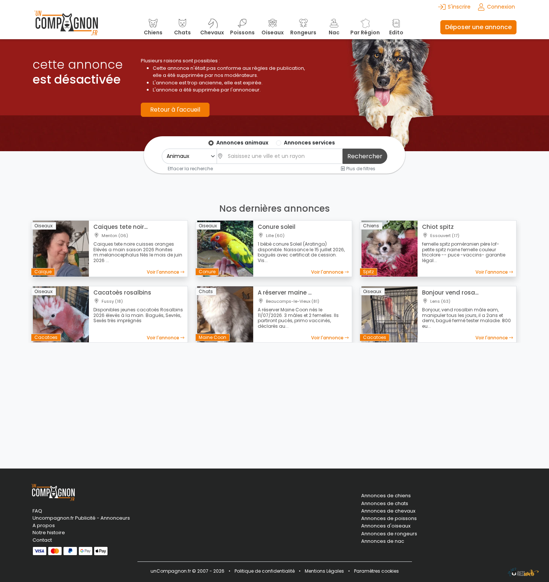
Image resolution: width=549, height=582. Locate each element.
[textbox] (283, 156)
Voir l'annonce (163, 272)
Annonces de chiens (386, 496)
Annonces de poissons (389, 519)
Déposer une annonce (478, 27)
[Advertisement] (274, 401)
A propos (43, 525)
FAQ (37, 510)
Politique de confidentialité (265, 571)
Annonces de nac (382, 541)
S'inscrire (459, 6)
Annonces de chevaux (388, 511)
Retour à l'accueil (175, 109)
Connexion (501, 6)
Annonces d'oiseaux (385, 526)
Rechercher (364, 156)
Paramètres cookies (376, 571)
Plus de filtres (360, 168)
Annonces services (309, 142)
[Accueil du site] (66, 27)
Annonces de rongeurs (389, 534)
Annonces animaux (242, 142)
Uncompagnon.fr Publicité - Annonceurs (81, 518)
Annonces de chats (384, 504)
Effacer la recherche (190, 168)
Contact (42, 540)
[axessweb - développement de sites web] (523, 572)
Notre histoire (48, 532)
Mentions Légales (324, 571)
